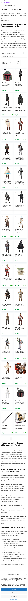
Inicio (2, 5)
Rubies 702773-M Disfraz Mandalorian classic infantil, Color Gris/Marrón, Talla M (7, 209)
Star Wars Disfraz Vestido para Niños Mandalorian (7, 255)
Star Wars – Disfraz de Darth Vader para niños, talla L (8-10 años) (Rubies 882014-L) (19, 110)
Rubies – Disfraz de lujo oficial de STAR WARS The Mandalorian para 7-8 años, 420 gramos (7, 306)
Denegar (14, 592)
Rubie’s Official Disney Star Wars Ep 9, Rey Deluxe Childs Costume (19, 231)
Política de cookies (13, 599)
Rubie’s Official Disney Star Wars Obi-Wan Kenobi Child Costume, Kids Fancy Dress (6, 135)
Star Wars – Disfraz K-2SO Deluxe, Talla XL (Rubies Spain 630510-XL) (19, 85)
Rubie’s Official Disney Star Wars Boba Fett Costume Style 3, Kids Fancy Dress (19, 354)
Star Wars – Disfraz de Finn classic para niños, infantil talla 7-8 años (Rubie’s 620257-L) (7, 330)
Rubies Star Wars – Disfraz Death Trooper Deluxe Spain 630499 (20, 207)
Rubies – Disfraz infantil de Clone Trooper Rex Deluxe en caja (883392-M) (6, 354)
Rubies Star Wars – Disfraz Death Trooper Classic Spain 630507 (7, 109)
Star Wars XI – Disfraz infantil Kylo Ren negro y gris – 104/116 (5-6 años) (19, 256)
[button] (26, 574)
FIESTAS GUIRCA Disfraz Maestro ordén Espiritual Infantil (6, 378)
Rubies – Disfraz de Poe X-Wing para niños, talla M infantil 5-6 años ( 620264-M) (7, 281)
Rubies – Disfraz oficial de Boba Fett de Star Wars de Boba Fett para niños (7, 159)
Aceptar (14, 589)
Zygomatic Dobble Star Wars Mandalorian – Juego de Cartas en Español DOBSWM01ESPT (20, 429)
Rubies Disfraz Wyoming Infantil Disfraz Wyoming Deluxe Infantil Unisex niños (19, 183)
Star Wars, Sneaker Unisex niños (19, 377)
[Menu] (1, 2)
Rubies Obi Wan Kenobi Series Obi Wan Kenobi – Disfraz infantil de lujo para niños (6, 232)
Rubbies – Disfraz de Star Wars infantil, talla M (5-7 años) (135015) (7, 183)
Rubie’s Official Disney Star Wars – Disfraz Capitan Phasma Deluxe (19, 159)
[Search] (26, 2)
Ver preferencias (14, 596)
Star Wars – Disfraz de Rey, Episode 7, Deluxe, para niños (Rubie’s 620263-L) (20, 305)
